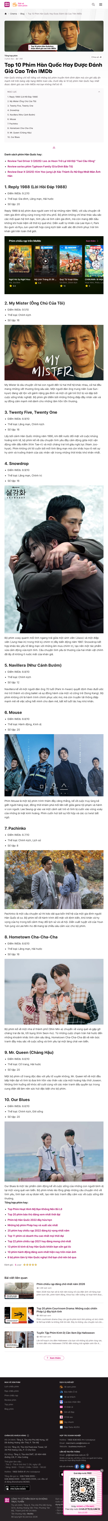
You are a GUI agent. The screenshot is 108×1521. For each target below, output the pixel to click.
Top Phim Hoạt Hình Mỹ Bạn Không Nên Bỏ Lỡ (35, 1209)
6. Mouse (11, 119)
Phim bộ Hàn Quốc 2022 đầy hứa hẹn (30, 1219)
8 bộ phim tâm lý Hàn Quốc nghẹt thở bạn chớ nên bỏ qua (42, 1257)
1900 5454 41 (19, 1471)
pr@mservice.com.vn (76, 1455)
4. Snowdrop (13, 110)
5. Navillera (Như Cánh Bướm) (21, 114)
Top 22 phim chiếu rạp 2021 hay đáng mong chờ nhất (39, 1241)
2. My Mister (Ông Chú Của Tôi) (21, 101)
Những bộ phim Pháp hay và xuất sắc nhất (33, 1225)
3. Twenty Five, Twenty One (20, 106)
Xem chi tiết (82, 1512)
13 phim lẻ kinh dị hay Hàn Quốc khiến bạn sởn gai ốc (39, 1246)
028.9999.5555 (11, 1479)
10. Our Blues (13, 137)
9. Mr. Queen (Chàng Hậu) (19, 132)
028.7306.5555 (27, 1476)
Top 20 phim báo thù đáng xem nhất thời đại (34, 1214)
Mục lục (12, 91)
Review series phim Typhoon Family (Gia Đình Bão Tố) (40, 166)
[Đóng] (102, 1470)
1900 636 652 (81, 1439)
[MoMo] (5, 14)
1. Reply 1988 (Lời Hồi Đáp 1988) (22, 97)
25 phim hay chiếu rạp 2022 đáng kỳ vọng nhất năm (38, 1230)
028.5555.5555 (28, 1479)
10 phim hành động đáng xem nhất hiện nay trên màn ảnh (42, 1252)
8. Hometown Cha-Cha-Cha (20, 128)
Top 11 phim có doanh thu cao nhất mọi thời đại (36, 1235)
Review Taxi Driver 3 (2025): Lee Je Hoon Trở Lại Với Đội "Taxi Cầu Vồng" (51, 161)
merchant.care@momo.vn (78, 1443)
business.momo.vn (77, 1446)
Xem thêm (55, 1358)
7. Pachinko (12, 123)
